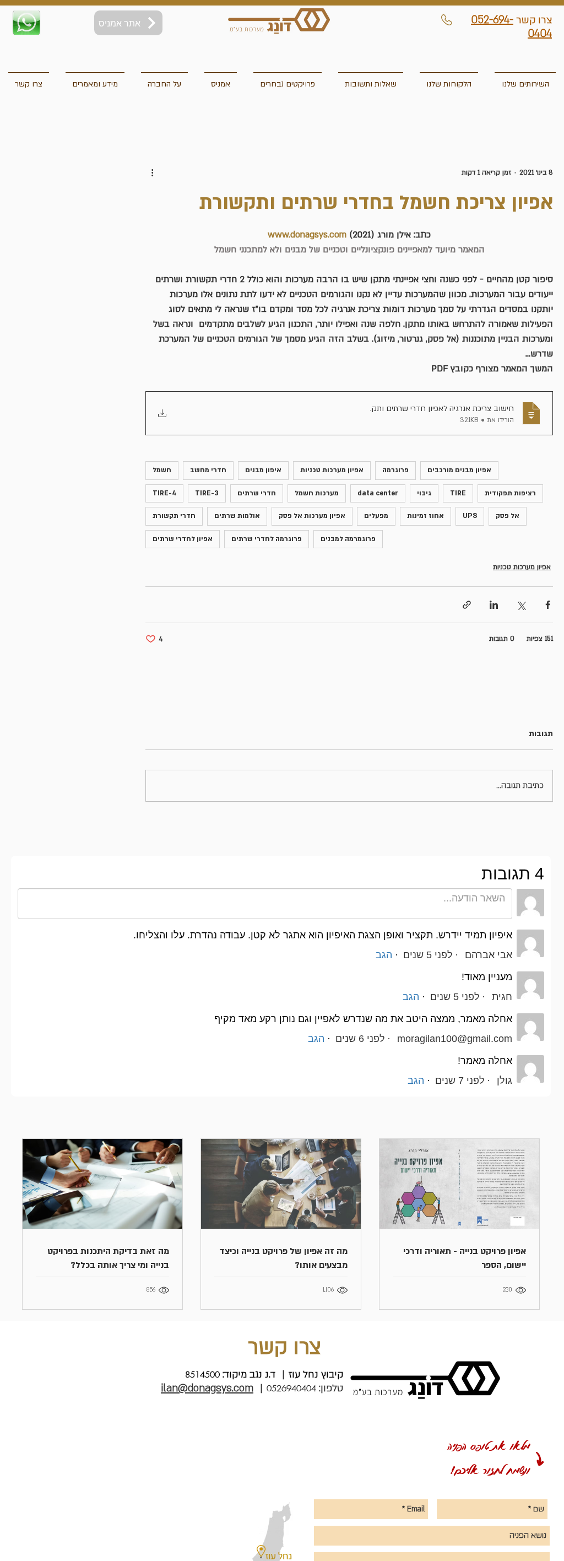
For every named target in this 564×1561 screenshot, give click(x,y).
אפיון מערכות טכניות (332, 470)
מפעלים (376, 515)
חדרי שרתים (256, 493)
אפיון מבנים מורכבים (459, 470)
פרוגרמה (395, 470)
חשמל (162, 470)
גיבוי (424, 493)
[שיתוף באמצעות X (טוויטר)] (521, 604)
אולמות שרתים (237, 515)
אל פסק (507, 515)
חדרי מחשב (208, 470)
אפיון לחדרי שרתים (183, 538)
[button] (28, 79)
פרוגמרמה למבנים (348, 538)
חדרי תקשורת (174, 515)
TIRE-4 (164, 493)
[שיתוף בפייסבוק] (548, 604)
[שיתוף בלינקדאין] (494, 604)
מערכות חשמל (317, 493)
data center (377, 493)
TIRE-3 (207, 493)
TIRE (458, 493)
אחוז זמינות (425, 515)
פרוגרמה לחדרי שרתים (266, 538)
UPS (470, 515)
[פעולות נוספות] (152, 172)
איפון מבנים (263, 470)
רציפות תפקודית (510, 493)
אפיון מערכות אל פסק (312, 515)
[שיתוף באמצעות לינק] (467, 604)
